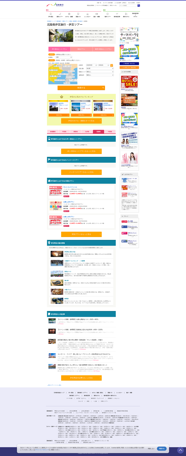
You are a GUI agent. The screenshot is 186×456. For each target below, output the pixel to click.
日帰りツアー (104, 401)
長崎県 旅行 (75, 422)
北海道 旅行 (61, 415)
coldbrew (90, 371)
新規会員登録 (90, 5)
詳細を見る (59, 115)
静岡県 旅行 (65, 419)
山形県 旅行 (100, 415)
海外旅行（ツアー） (74, 395)
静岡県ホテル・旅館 (134, 430)
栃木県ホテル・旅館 (120, 428)
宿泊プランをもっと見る (81, 234)
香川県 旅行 (80, 421)
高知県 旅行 (73, 421)
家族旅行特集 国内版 (122, 411)
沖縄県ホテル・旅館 (107, 437)
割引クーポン (113, 5)
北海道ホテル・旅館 (63, 426)
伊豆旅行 (80, 21)
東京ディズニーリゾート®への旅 (63, 412)
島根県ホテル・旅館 (85, 435)
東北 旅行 (66, 415)
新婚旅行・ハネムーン (113, 398)
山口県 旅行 (127, 421)
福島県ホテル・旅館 (131, 426)
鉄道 (88, 401)
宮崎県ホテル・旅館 (85, 437)
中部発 (64, 131)
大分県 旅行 (90, 422)
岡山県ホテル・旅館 (133, 433)
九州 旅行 (132, 421)
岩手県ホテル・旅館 (86, 426)
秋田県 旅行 (93, 415)
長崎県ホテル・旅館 (131, 435)
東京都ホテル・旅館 (63, 428)
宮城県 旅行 (86, 415)
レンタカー (119, 392)
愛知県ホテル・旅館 (75, 431)
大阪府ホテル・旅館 (121, 431)
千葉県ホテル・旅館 (97, 428)
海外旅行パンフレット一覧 (102, 440)
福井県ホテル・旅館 (97, 430)
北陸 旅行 (95, 417)
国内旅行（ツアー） (83, 392)
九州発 (87, 131)
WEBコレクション (132, 193)
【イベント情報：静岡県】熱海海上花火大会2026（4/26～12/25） (81, 329)
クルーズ (80, 401)
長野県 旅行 (134, 417)
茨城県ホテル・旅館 (109, 428)
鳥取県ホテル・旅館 (74, 435)
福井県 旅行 (115, 417)
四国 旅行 (60, 421)
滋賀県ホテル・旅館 (99, 431)
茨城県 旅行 (68, 417)
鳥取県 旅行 (113, 421)
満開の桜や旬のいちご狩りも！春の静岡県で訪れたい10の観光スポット (82, 365)
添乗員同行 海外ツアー (89, 442)
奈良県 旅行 (127, 419)
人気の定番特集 (73, 411)
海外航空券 (87, 395)
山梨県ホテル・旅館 (63, 430)
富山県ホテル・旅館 (75, 430)
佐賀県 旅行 (68, 422)
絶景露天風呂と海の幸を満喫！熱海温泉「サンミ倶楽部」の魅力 (80, 340)
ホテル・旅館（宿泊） (98, 392)
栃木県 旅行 (75, 417)
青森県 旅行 (71, 415)
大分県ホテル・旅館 (74, 437)
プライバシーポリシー (42, 449)
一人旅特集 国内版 (108, 411)
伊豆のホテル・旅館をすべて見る (81, 121)
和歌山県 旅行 (135, 419)
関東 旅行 (113, 415)
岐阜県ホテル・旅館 (64, 431)
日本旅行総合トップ (59, 392)
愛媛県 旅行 (87, 421)
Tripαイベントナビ (108, 322)
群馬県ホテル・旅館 (131, 428)
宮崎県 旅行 (97, 422)
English (138, 2)
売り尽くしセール (132, 185)
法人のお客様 (131, 2)
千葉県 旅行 (61, 417)
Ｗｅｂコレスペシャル (70, 187)
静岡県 (75, 21)
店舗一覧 (99, 2)
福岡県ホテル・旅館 (109, 435)
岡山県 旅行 (98, 421)
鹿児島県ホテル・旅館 (97, 437)
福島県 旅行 (108, 415)
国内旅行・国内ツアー (62, 21)
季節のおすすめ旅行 (60, 411)
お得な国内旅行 (85, 411)
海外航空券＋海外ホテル (110, 395)
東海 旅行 (60, 419)
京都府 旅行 (105, 419)
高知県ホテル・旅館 (98, 433)
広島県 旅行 (105, 421)
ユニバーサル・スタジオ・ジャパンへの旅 (87, 412)
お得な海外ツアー (86, 440)
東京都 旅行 (118, 415)
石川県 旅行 (108, 417)
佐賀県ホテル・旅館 (120, 435)
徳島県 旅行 (65, 421)
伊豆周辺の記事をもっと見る (81, 378)
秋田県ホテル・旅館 (109, 426)
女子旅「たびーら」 (81, 398)
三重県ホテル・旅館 (86, 431)
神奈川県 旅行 (126, 415)
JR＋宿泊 (70, 392)
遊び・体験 (129, 392)
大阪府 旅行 (113, 419)
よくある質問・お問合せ (120, 2)
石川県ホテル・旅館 (86, 430)
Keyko (90, 360)
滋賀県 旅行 (98, 419)
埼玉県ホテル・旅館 (86, 428)
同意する (161, 448)
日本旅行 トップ (51, 21)
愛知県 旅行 (80, 419)
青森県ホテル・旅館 (75, 426)
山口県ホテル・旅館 (96, 435)
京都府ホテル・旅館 (110, 431)
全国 (49, 63)
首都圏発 (53, 131)
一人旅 (95, 401)
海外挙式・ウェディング (97, 398)
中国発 (110, 131)
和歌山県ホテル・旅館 (74, 433)
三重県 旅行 (87, 419)
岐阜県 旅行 (73, 419)
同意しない (151, 448)
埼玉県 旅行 (134, 415)
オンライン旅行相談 (108, 2)
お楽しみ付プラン (68, 202)
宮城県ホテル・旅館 (97, 426)
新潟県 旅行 (127, 417)
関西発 (76, 131)
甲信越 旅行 (121, 417)
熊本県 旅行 (82, 422)
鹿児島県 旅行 (105, 422)
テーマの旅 (69, 398)
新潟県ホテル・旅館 (111, 430)
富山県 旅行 (100, 417)
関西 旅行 (93, 419)
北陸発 (98, 131)
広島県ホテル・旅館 (63, 435)
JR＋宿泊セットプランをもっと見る (81, 151)
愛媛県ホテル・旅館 (121, 433)
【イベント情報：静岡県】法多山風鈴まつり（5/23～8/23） (78, 319)
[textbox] (128, 5)
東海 (71, 21)
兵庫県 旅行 (120, 419)
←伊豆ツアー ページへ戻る (54, 385)
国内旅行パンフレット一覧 (109, 412)
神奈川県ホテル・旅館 (74, 428)
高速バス (110, 392)
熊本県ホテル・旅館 (63, 437)
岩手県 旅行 (79, 415)
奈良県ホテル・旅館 (63, 433)
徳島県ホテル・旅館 (87, 433)
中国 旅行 (93, 421)
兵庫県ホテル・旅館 (132, 431)
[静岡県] (61, 103)
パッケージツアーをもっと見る (81, 172)
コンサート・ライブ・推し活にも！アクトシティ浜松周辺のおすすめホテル (84, 354)
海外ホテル (97, 395)
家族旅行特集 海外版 (73, 442)
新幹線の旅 (96, 411)
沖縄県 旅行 (111, 422)
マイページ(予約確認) (102, 5)
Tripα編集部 (75, 349)
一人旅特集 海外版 (59, 442)
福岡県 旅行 (61, 422)
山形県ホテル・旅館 (120, 426)
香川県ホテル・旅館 (110, 433)
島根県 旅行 (120, 421)
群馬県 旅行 (82, 417)
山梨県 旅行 (90, 417)
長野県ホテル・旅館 (122, 430)
